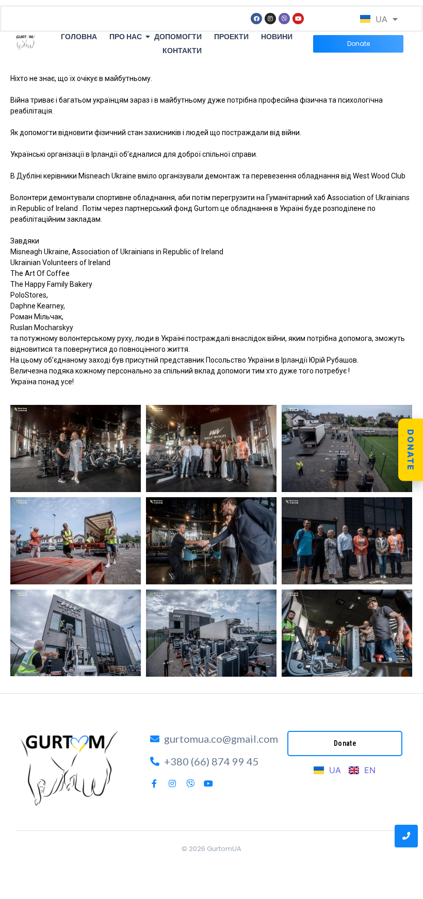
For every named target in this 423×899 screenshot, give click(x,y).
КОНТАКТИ (182, 50)
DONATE (410, 449)
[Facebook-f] (154, 783)
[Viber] (284, 18)
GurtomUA (224, 849)
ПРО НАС (125, 36)
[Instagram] (270, 18)
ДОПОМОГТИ (178, 36)
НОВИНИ (276, 36)
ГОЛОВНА (79, 36)
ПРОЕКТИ (231, 36)
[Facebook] (256, 18)
